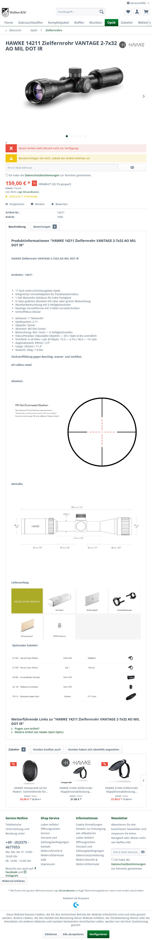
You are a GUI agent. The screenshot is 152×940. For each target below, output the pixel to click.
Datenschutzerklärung (90, 855)
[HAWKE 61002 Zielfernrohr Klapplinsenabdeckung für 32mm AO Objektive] (76, 771)
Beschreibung (17, 226)
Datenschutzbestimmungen (42, 175)
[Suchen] (101, 11)
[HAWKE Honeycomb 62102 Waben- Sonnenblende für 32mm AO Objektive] (30, 771)
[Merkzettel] (128, 11)
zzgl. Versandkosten (28, 191)
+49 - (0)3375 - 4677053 (17, 845)
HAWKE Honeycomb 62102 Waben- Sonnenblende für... (30, 789)
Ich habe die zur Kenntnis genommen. (50, 175)
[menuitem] (81, 11)
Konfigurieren (98, 934)
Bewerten (61, 204)
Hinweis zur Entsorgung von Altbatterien (91, 831)
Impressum (48, 864)
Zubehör (16, 749)
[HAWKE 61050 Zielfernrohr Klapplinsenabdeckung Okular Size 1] (122, 771)
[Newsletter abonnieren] (142, 852)
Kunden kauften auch (47, 749)
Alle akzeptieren (73, 934)
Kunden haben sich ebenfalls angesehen (93, 749)
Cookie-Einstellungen (89, 824)
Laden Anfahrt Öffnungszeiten (50, 827)
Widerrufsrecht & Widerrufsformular (52, 853)
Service (45, 833)
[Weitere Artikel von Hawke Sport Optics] (132, 46)
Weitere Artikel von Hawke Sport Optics (39, 732)
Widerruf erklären (13, 881)
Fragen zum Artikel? (26, 728)
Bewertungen (44, 226)
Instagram (12, 875)
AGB (43, 859)
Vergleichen (16, 204)
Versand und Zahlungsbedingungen (55, 840)
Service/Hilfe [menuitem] (138, 3)
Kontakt (45, 846)
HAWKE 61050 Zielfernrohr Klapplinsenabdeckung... (121, 789)
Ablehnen (51, 934)
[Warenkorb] (146, 11)
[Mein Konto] (137, 11)
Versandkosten (67, 890)
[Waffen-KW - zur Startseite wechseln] (14, 12)
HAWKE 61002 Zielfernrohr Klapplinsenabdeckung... (76, 789)
